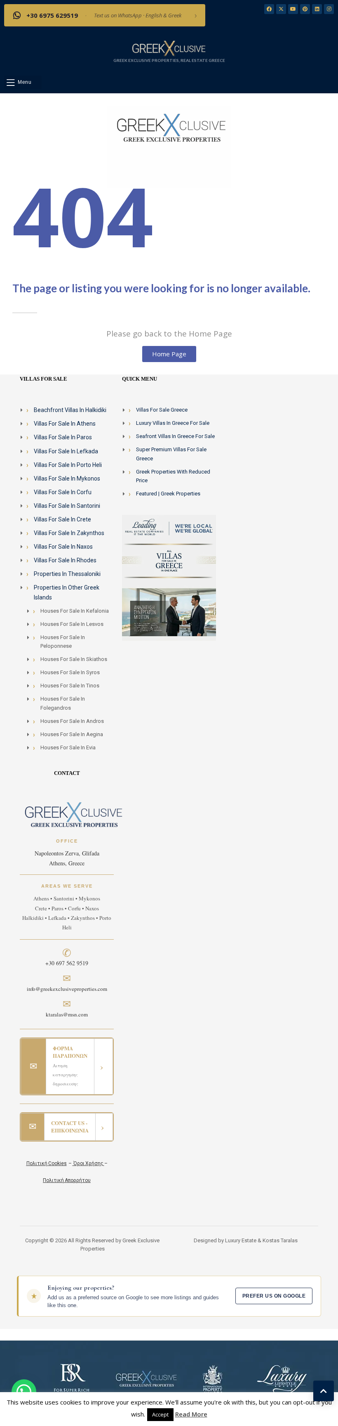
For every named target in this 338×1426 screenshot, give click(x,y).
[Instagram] (329, 9)
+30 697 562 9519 (66, 963)
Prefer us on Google (273, 1296)
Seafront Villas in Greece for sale (175, 436)
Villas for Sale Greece (162, 410)
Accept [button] (160, 1414)
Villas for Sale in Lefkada (66, 451)
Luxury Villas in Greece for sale (172, 423)
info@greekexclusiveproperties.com (67, 989)
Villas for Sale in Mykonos (67, 478)
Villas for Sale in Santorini (67, 505)
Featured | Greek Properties (168, 493)
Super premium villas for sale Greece (171, 453)
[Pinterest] (305, 9)
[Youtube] (293, 9)
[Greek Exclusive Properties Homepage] (169, 48)
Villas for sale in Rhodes (65, 560)
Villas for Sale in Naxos (63, 546)
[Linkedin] (317, 9)
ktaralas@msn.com (67, 1014)
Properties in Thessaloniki (67, 574)
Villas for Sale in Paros (63, 437)
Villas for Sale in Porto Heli (68, 465)
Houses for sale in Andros (72, 721)
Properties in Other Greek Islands (66, 592)
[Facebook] (269, 9)
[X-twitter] (281, 9)
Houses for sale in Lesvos (71, 624)
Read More (191, 1414)
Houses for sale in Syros (70, 672)
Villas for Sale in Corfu (63, 492)
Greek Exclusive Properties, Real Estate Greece (169, 60)
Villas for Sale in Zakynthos (69, 533)
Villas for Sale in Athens (65, 423)
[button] (23, 82)
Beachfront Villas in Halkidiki (70, 410)
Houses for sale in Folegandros (62, 703)
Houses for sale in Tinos (69, 685)
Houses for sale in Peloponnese (62, 641)
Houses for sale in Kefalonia (74, 611)
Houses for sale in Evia (68, 747)
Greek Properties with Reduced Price (173, 476)
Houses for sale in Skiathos (73, 659)
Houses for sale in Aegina (71, 734)
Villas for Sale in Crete (62, 519)
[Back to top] (323, 1391)
